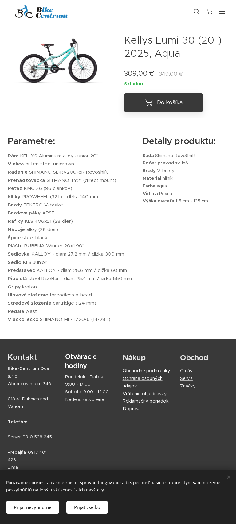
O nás (186, 370)
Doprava (132, 408)
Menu (222, 11)
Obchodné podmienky (146, 370)
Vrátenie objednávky (145, 393)
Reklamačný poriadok (146, 401)
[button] (196, 11)
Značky (188, 386)
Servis (186, 378)
